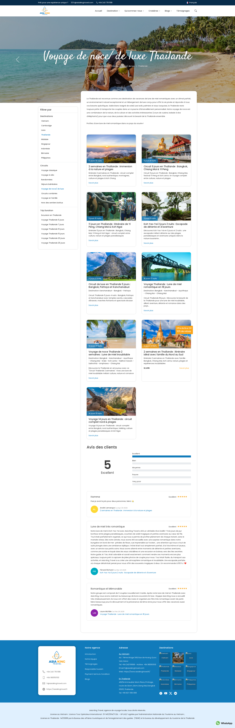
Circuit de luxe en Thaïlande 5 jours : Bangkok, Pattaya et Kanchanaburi (110, 286)
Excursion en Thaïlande (51, 215)
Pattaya (127, 290)
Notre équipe (91, 659)
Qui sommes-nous (133, 10)
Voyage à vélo (47, 175)
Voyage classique (49, 170)
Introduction (90, 654)
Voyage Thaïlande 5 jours (52, 220)
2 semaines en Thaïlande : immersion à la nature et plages (110, 168)
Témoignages (183, 10)
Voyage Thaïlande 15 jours (53, 233)
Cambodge (46, 125)
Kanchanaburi (106, 290)
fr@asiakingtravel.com (83, 2)
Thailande (45, 135)
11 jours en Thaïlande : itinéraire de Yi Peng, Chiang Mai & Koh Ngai (110, 225)
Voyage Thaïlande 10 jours (52, 229)
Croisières (154, 10)
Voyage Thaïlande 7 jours (52, 224)
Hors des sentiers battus (52, 202)
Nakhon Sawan (125, 361)
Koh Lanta (112, 361)
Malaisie (44, 139)
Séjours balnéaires (49, 184)
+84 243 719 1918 (105, 2)
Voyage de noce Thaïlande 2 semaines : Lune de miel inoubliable (109, 353)
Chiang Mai (161, 293)
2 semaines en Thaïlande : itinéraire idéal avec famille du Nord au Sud (164, 353)
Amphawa (104, 363)
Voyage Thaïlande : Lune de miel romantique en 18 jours (163, 286)
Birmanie (45, 153)
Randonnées (46, 179)
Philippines (45, 158)
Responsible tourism (94, 669)
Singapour (45, 144)
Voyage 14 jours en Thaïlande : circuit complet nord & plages (110, 420)
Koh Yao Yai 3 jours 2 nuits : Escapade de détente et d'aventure (166, 225)
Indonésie (45, 148)
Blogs (167, 10)
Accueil (98, 10)
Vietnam (45, 121)
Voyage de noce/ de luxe (52, 189)
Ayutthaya (183, 290)
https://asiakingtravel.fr (57, 689)
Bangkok (118, 290)
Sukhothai (93, 363)
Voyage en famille (49, 198)
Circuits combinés (49, 193)
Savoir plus (93, 183)
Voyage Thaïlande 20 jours (53, 238)
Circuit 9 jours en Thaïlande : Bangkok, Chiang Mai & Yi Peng (166, 168)
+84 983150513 (53, 677)
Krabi (104, 361)
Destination (112, 10)
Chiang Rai (150, 293)
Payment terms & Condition (97, 674)
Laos (43, 130)
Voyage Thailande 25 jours (53, 243)
